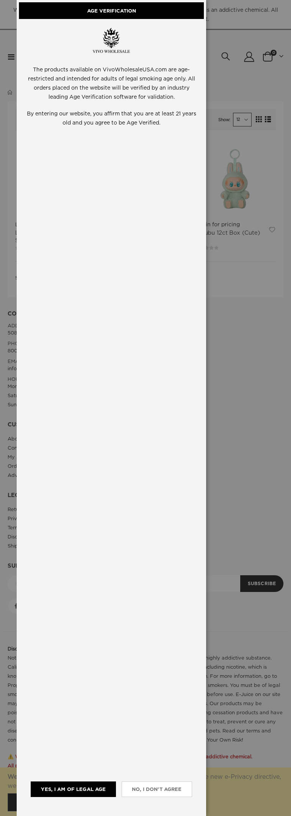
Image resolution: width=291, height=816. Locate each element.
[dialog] (154, 408)
